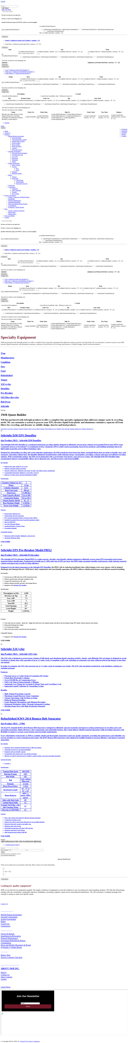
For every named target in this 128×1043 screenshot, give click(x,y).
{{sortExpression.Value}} (12, 845)
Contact (6, 217)
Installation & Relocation (11, 936)
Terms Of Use (24, 1041)
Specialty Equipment (14, 151)
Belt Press (15, 158)
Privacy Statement (34, 1041)
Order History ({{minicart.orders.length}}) (18, 73)
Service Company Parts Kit (16, 211)
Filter (2, 852)
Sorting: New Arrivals (63, 429)
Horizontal (15, 178)
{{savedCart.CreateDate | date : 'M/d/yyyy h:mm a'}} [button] (56, 96)
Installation (11, 199)
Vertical (14, 177)
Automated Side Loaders (19, 139)
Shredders (15, 160)
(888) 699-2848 (6, 10)
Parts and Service (17, 150)
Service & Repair (7, 934)
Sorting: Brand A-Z (75, 429)
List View (10, 429)
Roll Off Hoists (16, 138)
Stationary (15, 189)
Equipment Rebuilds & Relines (13, 940)
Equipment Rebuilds (14, 202)
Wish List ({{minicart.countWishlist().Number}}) (19, 71)
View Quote (4, 879)
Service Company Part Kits (11, 957)
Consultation (6, 943)
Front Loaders (16, 143)
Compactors (11, 187)
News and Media (9, 216)
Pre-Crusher (15, 194)
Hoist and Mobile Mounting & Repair (16, 945)
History (4, 972)
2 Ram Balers (20, 182)
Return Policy (12, 214)
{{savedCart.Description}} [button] (10, 96)
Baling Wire (11, 212)
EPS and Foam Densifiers (19, 153)
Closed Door (19, 180)
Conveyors (11, 185)
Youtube (123, 136)
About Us (7, 133)
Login (2, 126)
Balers (10, 175)
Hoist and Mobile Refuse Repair (17, 204)
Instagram (124, 131)
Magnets (14, 172)
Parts (5, 209)
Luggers (14, 148)
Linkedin (124, 132)
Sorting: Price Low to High (32, 429)
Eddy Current (16, 165)
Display (3, 839)
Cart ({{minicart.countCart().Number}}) (17, 70)
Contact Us (5, 975)
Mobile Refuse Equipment (16, 136)
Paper (17, 170)
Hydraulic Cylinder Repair (16, 207)
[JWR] (3, 1)
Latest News (5, 987)
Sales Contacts (6, 977)
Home (6, 131)
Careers (4, 979)
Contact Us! (4, 904)
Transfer (14, 192)
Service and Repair (10, 195)
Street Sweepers (16, 146)
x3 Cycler (15, 156)
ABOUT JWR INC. (10, 968)
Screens (14, 167)
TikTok (123, 134)
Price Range (4, 850)
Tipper (14, 161)
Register (6, 123)
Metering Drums (17, 173)
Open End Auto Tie (21, 183)
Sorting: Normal (18, 429)
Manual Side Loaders (18, 141)
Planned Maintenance (14, 200)
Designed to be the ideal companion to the (17, 567)
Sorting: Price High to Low (48, 429)
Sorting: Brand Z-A (87, 429)
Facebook (124, 129)
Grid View (4, 429)
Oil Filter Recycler (17, 155)
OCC (17, 168)
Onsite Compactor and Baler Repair (18, 197)
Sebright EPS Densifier (42, 567)
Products (7, 134)
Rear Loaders (16, 145)
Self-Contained (16, 190)
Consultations (12, 205)
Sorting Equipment (13, 163)
